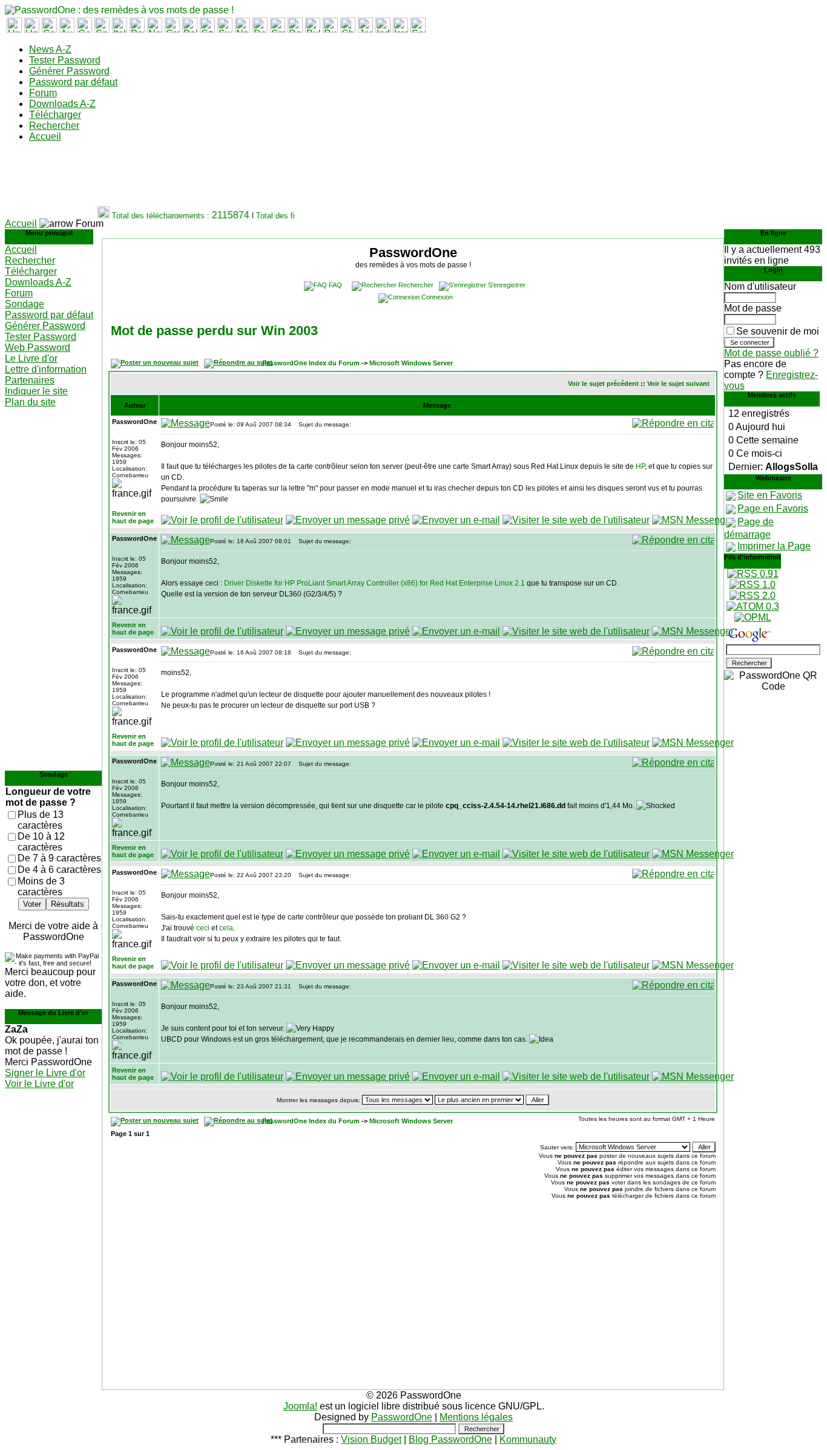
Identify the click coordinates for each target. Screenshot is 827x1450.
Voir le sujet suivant (678, 383)
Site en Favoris (769, 495)
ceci (202, 928)
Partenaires (29, 380)
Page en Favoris (772, 508)
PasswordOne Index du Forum (311, 363)
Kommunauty (527, 1439)
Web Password (37, 347)
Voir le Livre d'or (39, 1084)
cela (226, 928)
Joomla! (300, 1406)
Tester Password (64, 60)
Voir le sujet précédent (603, 383)
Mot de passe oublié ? (771, 353)
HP (640, 466)
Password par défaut (73, 82)
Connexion (437, 297)
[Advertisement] (225, 179)
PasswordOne (401, 1417)
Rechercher (54, 125)
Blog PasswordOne (450, 1439)
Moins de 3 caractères (41, 886)
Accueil (45, 136)
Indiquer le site (36, 391)
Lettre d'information (46, 369)
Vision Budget (371, 1439)
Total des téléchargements (151, 215)
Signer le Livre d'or (45, 1073)
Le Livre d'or (31, 358)
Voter (32, 904)
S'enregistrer (507, 285)
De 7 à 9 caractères (59, 858)
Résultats (67, 904)
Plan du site (30, 402)
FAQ (335, 285)
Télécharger (55, 114)
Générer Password (69, 71)
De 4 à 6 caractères (59, 869)
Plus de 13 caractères (41, 820)
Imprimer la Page (774, 546)
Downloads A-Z (62, 104)
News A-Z (50, 49)
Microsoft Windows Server (411, 363)
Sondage (24, 304)
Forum (43, 93)
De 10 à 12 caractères (41, 841)
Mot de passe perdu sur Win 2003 (214, 330)
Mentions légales (476, 1417)
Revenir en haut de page (133, 517)
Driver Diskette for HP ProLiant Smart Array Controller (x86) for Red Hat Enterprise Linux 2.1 (374, 583)
